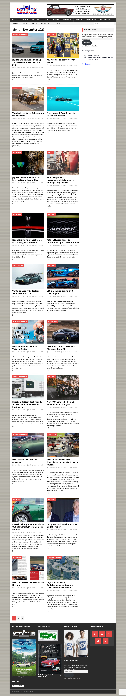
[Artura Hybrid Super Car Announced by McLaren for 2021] (63, 225)
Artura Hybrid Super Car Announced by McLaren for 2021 (63, 241)
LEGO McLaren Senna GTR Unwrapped (60, 292)
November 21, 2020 (54, 352)
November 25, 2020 (19, 183)
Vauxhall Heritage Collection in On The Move (28, 114)
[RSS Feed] (105, 641)
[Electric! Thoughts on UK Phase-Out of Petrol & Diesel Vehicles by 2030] (28, 510)
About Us (55, 23)
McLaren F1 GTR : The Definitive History (28, 583)
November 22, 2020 (54, 296)
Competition (91, 20)
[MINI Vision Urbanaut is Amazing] (28, 445)
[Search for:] (104, 23)
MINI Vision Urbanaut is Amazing (24, 461)
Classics (46, 20)
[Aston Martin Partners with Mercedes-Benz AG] (63, 332)
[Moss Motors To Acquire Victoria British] (28, 332)
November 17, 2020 (19, 588)
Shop (33, 23)
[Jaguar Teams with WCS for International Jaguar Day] (28, 163)
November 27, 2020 (54, 118)
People (78, 20)
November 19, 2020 (19, 465)
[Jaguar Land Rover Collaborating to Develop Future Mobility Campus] (63, 568)
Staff (29, 68)
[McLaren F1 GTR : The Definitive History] (28, 568)
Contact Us (44, 23)
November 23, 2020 (54, 245)
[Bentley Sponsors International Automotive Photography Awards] (63, 163)
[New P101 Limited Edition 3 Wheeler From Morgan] (63, 387)
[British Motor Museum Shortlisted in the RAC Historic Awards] (63, 445)
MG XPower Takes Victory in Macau (61, 61)
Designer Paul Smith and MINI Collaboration (62, 525)
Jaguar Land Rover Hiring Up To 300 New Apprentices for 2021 (27, 62)
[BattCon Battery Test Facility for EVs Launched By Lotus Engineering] (28, 387)
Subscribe (87, 43)
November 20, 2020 (54, 407)
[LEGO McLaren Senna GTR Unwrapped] (63, 276)
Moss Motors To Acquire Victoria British (24, 347)
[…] (13, 79)
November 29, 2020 (19, 118)
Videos (14, 20)
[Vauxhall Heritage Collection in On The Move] (28, 99)
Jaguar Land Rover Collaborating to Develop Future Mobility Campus (60, 585)
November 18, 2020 (19, 532)
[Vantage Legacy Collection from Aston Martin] (28, 276)
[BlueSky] (109, 634)
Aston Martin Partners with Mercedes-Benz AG (61, 347)
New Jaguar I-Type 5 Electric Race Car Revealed (61, 114)
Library (56, 20)
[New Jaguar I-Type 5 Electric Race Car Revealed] (63, 99)
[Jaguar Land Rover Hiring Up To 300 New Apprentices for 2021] (28, 45)
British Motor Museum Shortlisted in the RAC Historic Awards (62, 462)
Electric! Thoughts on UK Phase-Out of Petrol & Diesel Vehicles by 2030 (28, 527)
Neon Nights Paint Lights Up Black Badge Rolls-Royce (27, 241)
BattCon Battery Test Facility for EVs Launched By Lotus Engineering (27, 404)
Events (23, 20)
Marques (66, 20)
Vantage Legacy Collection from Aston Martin (25, 292)
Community (15, 23)
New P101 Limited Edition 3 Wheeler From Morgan (60, 403)
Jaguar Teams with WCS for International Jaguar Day (26, 178)
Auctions (35, 20)
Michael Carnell (32, 532)
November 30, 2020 (19, 68)
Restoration (105, 20)
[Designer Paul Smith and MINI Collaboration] (63, 510)
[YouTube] (102, 634)
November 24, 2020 (19, 245)
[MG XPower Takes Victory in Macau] (63, 45)
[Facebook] (95, 634)
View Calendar (86, 64)
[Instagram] (98, 641)
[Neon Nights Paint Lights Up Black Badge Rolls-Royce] (28, 225)
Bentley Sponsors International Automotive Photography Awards (60, 180)
